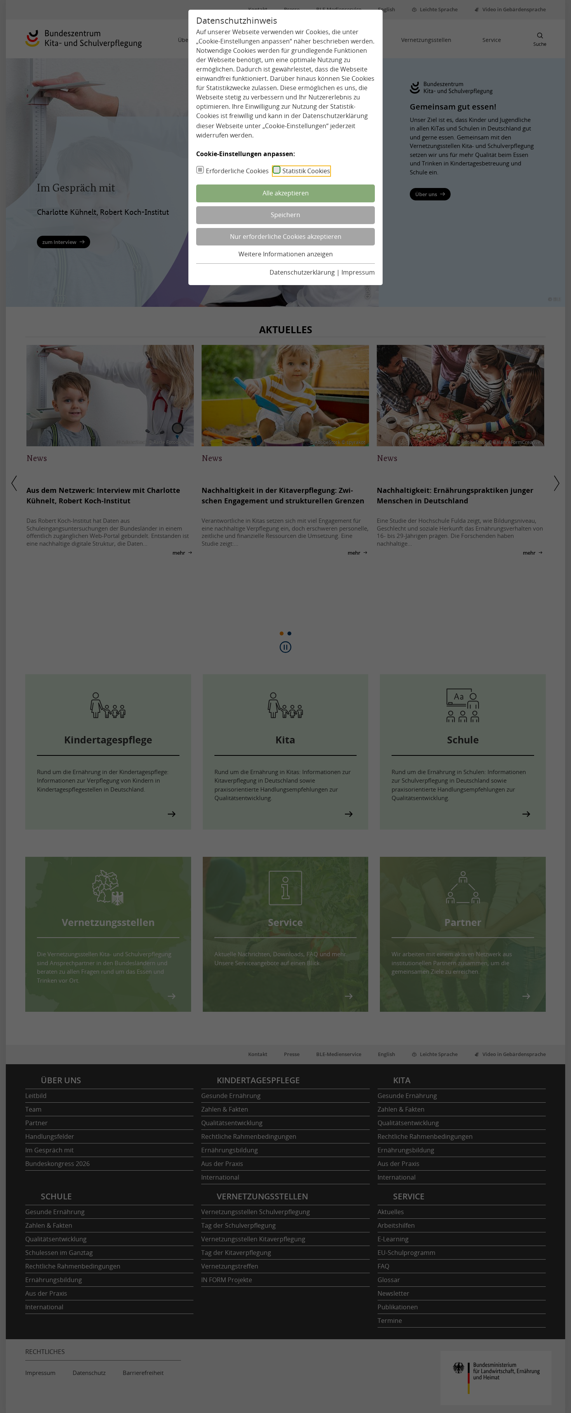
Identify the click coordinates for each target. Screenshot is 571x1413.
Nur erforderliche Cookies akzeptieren (285, 236)
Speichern (285, 215)
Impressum (358, 272)
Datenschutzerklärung (335, 115)
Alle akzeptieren (286, 193)
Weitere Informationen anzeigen (285, 254)
